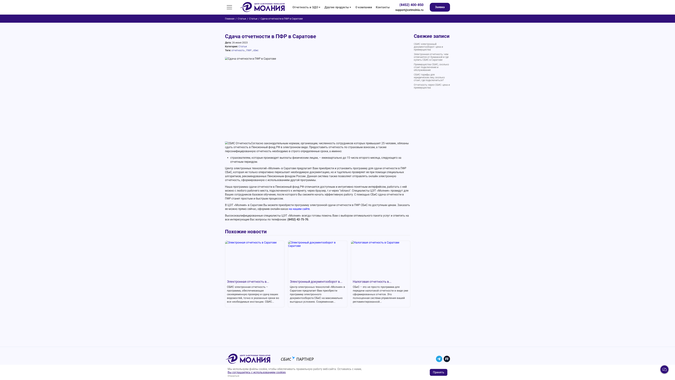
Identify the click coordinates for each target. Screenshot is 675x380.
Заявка (440, 7)
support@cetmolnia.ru (409, 10)
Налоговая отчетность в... (372, 281)
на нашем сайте (299, 209)
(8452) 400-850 (411, 5)
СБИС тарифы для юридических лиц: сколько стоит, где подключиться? (429, 77)
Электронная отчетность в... (248, 281)
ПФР (249, 50)
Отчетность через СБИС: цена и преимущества (432, 86)
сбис (255, 50)
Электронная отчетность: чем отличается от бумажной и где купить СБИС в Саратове (431, 57)
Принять (438, 372)
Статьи (242, 18)
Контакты (383, 7)
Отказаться (233, 376)
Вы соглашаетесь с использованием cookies (257, 372)
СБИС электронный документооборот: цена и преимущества (428, 47)
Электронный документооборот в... (316, 281)
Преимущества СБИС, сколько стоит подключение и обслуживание (431, 67)
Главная (229, 18)
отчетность (238, 50)
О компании (363, 7)
